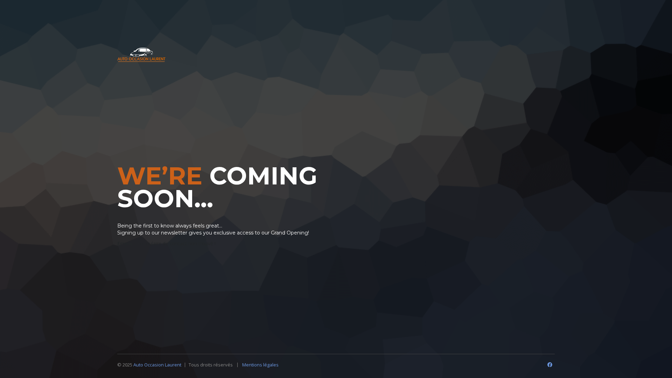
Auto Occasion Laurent (157, 365)
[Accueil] (141, 55)
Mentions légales (260, 365)
